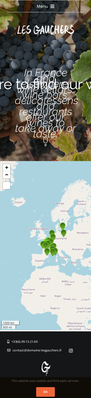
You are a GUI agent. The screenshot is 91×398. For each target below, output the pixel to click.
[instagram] (71, 351)
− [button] (6, 175)
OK (45, 392)
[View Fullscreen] (6, 185)
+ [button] (6, 167)
